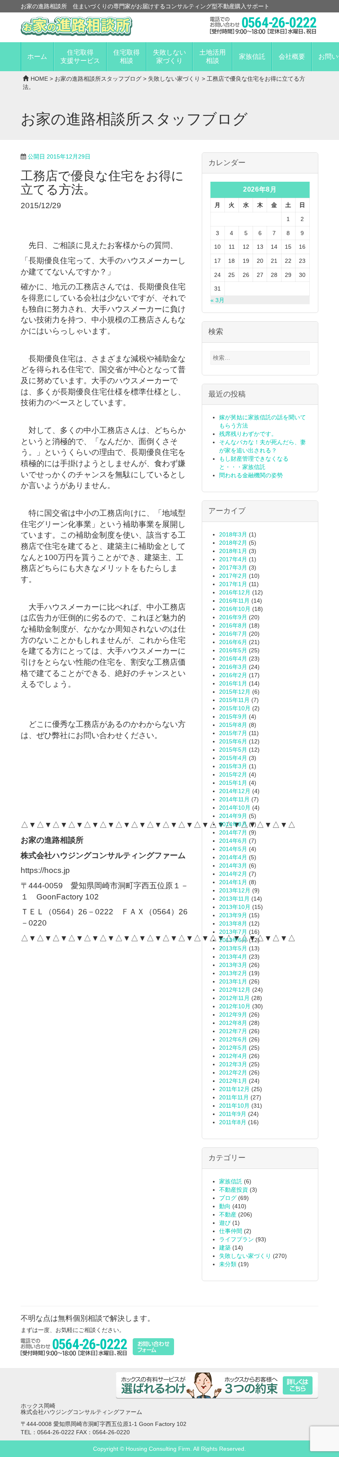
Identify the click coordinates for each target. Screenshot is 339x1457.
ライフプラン (236, 1239)
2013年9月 (233, 915)
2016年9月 (233, 617)
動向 (225, 1206)
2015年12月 (235, 691)
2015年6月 (233, 741)
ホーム (37, 56)
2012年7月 (233, 1031)
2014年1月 (233, 882)
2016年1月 (233, 683)
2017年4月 (233, 559)
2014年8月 (233, 824)
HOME (39, 78)
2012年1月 (233, 1080)
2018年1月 (233, 551)
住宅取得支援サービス (80, 56)
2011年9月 (232, 1114)
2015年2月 (233, 774)
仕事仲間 (230, 1231)
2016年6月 (233, 642)
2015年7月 (233, 733)
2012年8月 (233, 1022)
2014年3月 (233, 865)
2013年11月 (234, 898)
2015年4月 (233, 758)
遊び (225, 1222)
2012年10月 (235, 1006)
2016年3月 (233, 667)
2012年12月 (235, 989)
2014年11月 (234, 799)
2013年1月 (233, 981)
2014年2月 (233, 873)
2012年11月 (234, 998)
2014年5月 (233, 849)
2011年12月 (234, 1089)
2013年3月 (233, 965)
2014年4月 (233, 857)
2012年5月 (233, 1047)
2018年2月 (233, 542)
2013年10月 (235, 907)
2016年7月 (233, 633)
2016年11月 (234, 600)
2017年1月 (233, 584)
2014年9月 (233, 816)
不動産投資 (233, 1189)
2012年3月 (233, 1064)
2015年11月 (234, 700)
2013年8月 (233, 923)
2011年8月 (232, 1122)
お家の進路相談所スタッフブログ (98, 78)
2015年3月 (233, 766)
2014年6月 (233, 840)
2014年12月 (235, 791)
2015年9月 (233, 716)
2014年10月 (235, 807)
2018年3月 (233, 534)
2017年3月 (233, 567)
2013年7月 (233, 931)
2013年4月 (233, 956)
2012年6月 (233, 1039)
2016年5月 (233, 650)
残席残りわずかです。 (248, 433)
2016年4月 (233, 658)
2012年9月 (233, 1014)
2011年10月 (234, 1105)
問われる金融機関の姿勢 (251, 475)
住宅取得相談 (126, 56)
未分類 (227, 1264)
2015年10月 (235, 708)
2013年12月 (235, 890)
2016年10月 (235, 609)
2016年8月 (233, 625)
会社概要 (292, 56)
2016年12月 (235, 592)
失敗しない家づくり (169, 56)
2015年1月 (233, 782)
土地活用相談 (212, 56)
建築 (225, 1247)
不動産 (227, 1214)
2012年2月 (233, 1072)
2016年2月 (233, 675)
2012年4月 (233, 1056)
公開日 (59, 156)
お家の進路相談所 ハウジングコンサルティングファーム (76, 26)
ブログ (227, 1198)
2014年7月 (233, 832)
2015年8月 (233, 724)
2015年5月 (233, 749)
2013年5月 (233, 948)
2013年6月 (233, 940)
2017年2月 (233, 575)
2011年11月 (234, 1097)
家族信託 (252, 56)
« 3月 (217, 300)
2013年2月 (233, 973)
